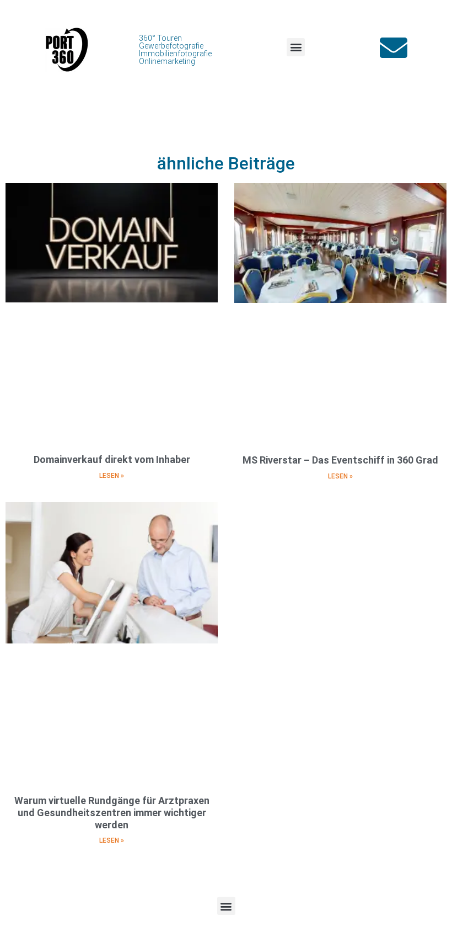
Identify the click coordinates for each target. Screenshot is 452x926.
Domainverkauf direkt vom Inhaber (112, 459)
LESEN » (111, 476)
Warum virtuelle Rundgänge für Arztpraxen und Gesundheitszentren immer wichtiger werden (111, 812)
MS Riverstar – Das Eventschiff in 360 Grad (340, 460)
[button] (296, 47)
